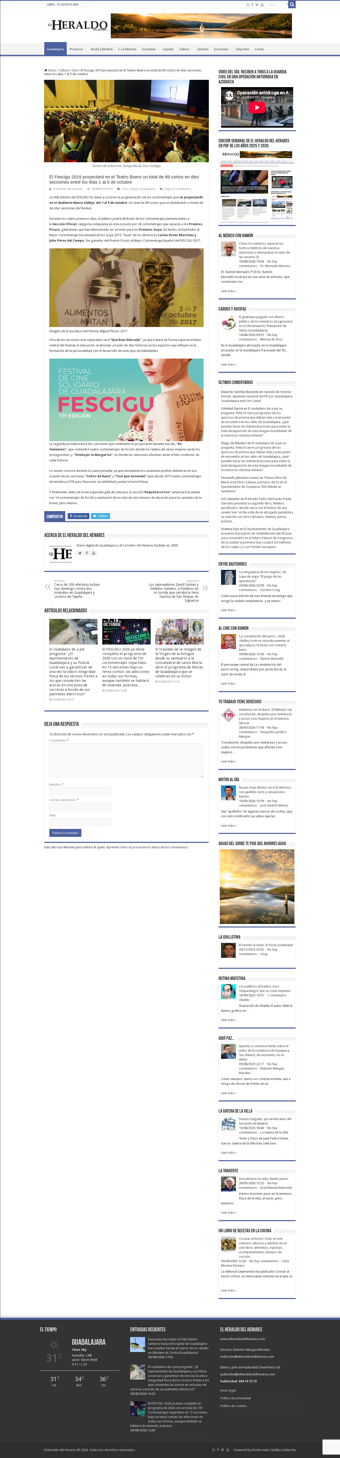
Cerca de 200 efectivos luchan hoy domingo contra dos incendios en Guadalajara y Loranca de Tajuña (77, 588)
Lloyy (264, 954)
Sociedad (148, 49)
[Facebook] (252, 5)
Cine (75, 70)
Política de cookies (233, 1406)
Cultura (184, 49)
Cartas (259, 49)
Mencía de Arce (271, 339)
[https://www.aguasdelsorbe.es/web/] (201, 25)
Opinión (203, 49)
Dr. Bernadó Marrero (275, 266)
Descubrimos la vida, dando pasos (263, 1179)
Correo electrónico (64, 800)
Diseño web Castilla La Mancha (274, 1450)
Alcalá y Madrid (102, 49)
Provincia (76, 49)
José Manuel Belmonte (276, 1187)
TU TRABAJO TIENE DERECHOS (240, 702)
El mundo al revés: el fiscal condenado (266, 945)
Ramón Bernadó (271, 658)
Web (52, 815)
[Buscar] (292, 4)
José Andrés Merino (274, 805)
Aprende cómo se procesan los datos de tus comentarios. (147, 847)
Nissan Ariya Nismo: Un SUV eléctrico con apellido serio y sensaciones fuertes (265, 792)
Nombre (56, 784)
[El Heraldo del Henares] (78, 25)
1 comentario (276, 995)
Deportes (242, 49)
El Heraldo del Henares (68, 189)
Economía (221, 49)
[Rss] (248, 5)
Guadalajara (55, 49)
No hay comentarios (263, 1261)
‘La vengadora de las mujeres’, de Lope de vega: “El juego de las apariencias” (262, 576)
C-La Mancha (127, 49)
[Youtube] (262, 5)
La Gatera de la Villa (274, 1132)
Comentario (59, 740)
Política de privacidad (235, 1398)
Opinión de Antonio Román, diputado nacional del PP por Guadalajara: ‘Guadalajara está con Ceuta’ (257, 396)
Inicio (51, 70)
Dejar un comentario (178, 189)
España (168, 49)
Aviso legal (228, 1390)
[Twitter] (257, 5)
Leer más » (228, 291)
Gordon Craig (270, 590)
